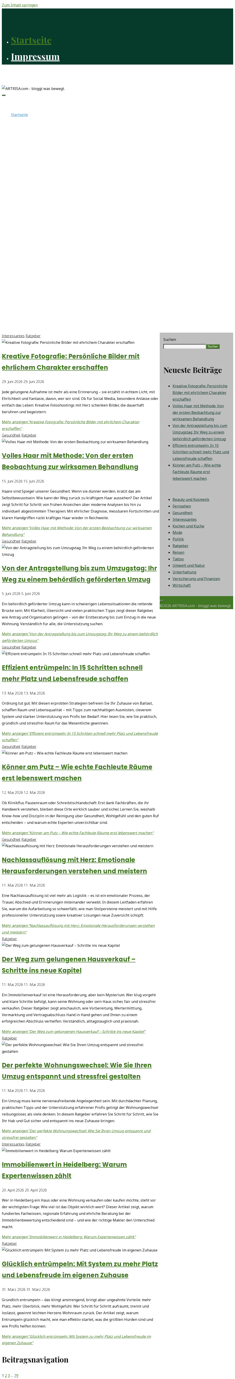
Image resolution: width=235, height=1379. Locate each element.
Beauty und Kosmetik (191, 499)
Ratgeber (33, 335)
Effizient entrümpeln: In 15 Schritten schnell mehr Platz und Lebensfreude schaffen (201, 452)
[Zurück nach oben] (161, 600)
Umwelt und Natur (189, 565)
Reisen (178, 552)
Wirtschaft (182, 585)
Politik (178, 539)
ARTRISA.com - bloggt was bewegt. (41, 72)
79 (16, 1375)
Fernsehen (182, 506)
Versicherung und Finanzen (196, 578)
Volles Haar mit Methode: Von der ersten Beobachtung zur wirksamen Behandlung (198, 412)
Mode (177, 532)
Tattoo (178, 559)
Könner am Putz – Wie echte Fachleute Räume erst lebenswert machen (197, 472)
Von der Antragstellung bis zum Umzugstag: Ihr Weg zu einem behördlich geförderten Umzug (200, 432)
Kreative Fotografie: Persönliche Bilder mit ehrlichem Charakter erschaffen (200, 392)
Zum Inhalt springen (20, 5)
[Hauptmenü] (4, 95)
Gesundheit (11, 435)
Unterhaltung (184, 572)
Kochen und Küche (188, 526)
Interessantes (13, 335)
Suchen (169, 339)
